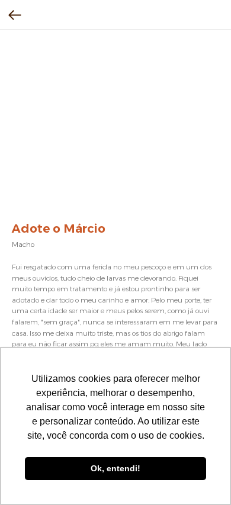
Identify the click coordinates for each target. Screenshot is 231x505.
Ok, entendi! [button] (115, 468)
